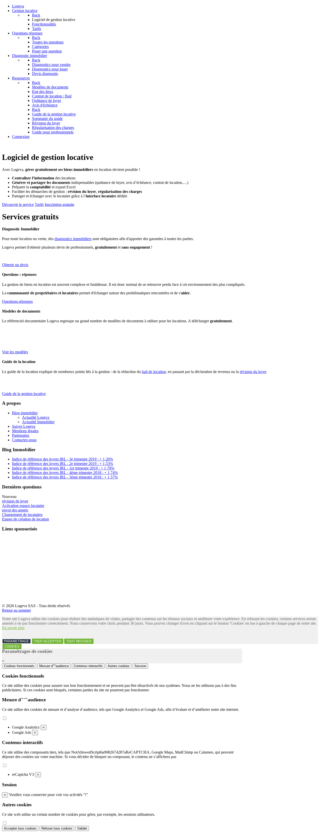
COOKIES (12, 646)
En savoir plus (13, 628)
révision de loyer (15, 501)
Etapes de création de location (25, 519)
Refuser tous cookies (57, 828)
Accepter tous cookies (20, 828)
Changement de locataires (22, 514)
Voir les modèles (15, 352)
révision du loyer (253, 372)
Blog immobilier (25, 413)
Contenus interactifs (88, 666)
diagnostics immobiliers (73, 239)
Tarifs (39, 204)
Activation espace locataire (23, 505)
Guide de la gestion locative (24, 394)
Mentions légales (25, 431)
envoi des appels (15, 510)
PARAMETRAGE (16, 641)
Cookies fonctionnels (19, 666)
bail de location (154, 372)
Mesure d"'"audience (54, 666)
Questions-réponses (17, 301)
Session (140, 666)
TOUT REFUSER (79, 641)
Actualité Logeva (35, 417)
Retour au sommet (16, 610)
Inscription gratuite (59, 204)
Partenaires (20, 435)
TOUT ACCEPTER (47, 641)
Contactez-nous (24, 440)
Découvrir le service (18, 204)
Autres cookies (119, 666)
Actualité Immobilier (38, 422)
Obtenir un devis (15, 265)
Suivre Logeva (23, 426)
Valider (82, 828)
